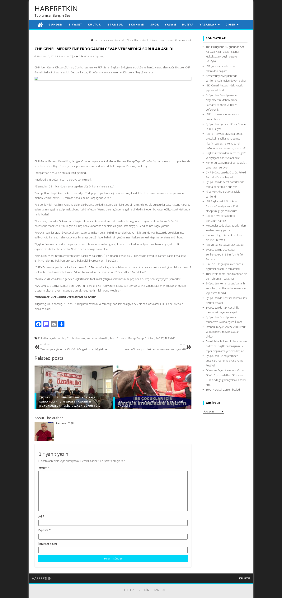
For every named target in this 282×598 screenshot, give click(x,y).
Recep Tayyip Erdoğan (141, 338)
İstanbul (115, 24)
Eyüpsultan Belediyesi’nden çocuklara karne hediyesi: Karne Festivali (224, 360)
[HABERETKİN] (40, 24)
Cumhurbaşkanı (76, 338)
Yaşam (170, 24)
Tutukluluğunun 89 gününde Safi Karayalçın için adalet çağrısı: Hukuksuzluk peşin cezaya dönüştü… (69, 401)
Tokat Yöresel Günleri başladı (223, 389)
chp (63, 338)
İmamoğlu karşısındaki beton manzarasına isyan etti (155, 347)
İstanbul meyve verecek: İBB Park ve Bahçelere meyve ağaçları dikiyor (226, 331)
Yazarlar (209, 24)
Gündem (56, 24)
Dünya (188, 24)
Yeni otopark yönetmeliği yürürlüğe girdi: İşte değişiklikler (74, 347)
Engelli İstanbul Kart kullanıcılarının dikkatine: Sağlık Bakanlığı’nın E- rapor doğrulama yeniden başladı (226, 346)
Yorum (44, 467)
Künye (244, 578)
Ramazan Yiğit (67, 56)
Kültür (94, 24)
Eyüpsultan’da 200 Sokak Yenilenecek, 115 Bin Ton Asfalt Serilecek (224, 254)
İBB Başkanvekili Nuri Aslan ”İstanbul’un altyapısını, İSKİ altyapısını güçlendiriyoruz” (222, 206)
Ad (41, 516)
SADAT (159, 338)
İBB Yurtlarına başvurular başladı (225, 244)
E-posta (44, 530)
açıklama (54, 338)
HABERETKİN (56, 8)
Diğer (231, 24)
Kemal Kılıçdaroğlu (97, 338)
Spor (154, 24)
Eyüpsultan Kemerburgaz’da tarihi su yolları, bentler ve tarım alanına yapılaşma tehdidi (226, 288)
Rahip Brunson (118, 338)
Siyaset (75, 24)
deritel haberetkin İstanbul (141, 590)
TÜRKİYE (170, 338)
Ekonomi (137, 24)
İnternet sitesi (47, 544)
